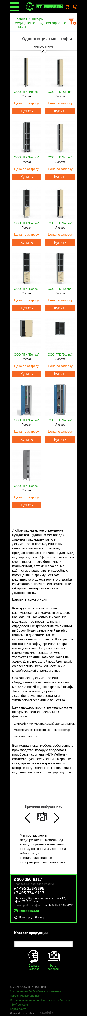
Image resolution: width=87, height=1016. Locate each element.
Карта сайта (18, 1009)
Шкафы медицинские (29, 21)
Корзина (69, 7)
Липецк (40, 917)
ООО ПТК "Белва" (26, 91)
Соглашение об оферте (56, 1000)
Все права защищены (24, 1000)
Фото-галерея (53, 967)
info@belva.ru (19, 1004)
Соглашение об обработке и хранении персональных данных (35, 993)
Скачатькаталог (34, 967)
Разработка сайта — (24, 1013)
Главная (21, 19)
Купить (26, 111)
